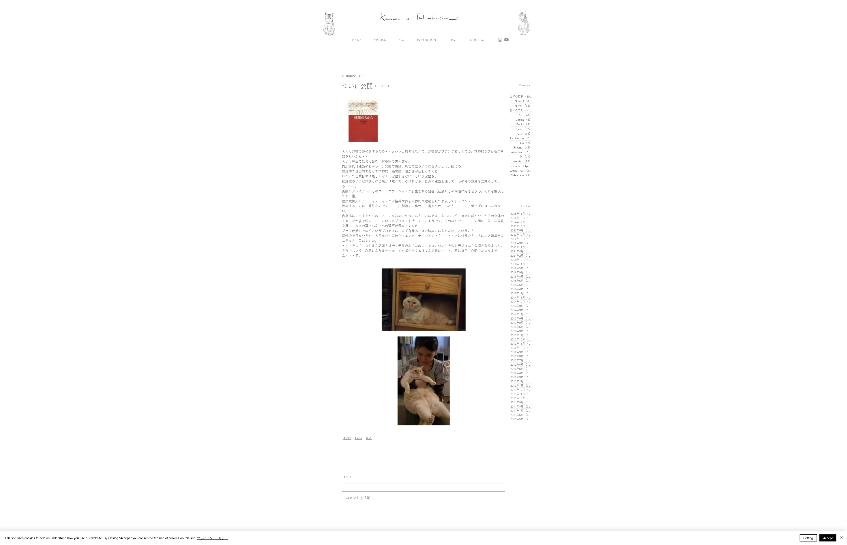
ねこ (369, 438)
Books (347, 438)
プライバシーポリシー (212, 538)
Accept (828, 538)
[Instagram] (500, 39)
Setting (808, 538)
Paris (358, 438)
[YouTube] (506, 39)
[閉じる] (841, 537)
